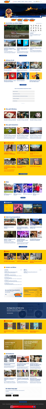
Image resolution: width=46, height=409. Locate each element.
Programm (19, 1)
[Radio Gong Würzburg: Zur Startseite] (7, 2)
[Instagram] (22, 402)
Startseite (13, 1)
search (41, 1)
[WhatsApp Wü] (26, 402)
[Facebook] (20, 402)
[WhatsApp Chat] (40, 16)
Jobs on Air (29, 1)
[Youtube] (24, 402)
